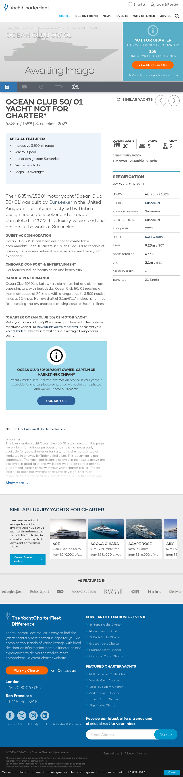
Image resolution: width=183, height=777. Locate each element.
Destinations (86, 16)
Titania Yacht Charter (103, 699)
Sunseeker (60, 202)
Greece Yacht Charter (104, 643)
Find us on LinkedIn (44, 715)
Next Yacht (174, 100)
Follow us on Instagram (33, 715)
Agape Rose (140, 543)
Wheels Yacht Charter (104, 680)
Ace (56, 543)
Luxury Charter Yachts (20, 28)
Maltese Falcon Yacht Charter (109, 674)
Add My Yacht (37, 724)
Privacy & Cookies (136, 753)
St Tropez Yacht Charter (105, 624)
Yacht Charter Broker (20, 331)
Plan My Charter (27, 670)
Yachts (65, 16)
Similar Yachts (137, 99)
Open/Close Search (177, 16)
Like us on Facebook (10, 715)
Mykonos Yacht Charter (105, 650)
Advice (165, 16)
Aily (170, 543)
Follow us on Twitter (21, 715)
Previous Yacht (160, 100)
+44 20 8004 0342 (24, 687)
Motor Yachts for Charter (53, 28)
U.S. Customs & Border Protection (41, 429)
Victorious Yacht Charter (106, 687)
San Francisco (19, 695)
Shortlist (139, 4)
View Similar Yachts (153, 65)
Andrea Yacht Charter (104, 693)
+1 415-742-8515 (21, 701)
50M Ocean (154, 237)
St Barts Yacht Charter (105, 637)
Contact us (66, 670)
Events (122, 16)
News (107, 16)
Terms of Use (111, 753)
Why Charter (144, 16)
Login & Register (167, 4)
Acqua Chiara (104, 543)
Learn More (136, 772)
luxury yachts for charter (161, 75)
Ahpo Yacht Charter (102, 705)
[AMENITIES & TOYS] (76, 87)
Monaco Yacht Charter (104, 631)
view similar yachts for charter (57, 327)
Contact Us (56, 401)
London (12, 681)
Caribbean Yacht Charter (106, 656)
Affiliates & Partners (67, 724)
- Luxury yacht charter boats (26, 8)
